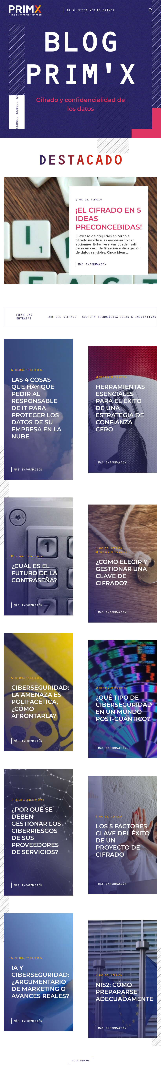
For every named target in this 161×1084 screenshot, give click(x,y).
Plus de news (80, 1060)
